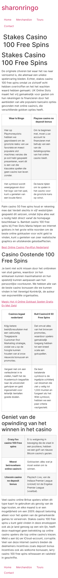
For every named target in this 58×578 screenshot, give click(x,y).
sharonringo (20, 8)
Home (7, 19)
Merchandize (24, 19)
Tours (40, 19)
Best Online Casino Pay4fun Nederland (25, 247)
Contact (9, 26)
